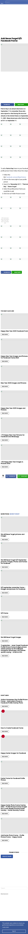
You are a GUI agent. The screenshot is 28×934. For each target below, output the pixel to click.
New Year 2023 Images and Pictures (13, 383)
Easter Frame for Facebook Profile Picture (13, 779)
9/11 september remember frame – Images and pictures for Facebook (13, 588)
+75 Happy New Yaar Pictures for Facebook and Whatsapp (12, 436)
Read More (5, 334)
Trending (3, 711)
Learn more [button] (5, 927)
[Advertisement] (14, 19)
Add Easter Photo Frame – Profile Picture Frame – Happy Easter (12, 836)
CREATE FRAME (7, 856)
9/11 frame (4, 613)
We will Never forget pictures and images (12, 535)
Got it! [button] (14, 931)
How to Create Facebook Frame (12, 728)
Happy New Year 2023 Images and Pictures (13, 409)
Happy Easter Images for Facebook (13, 753)
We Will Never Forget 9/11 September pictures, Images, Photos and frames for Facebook (14, 561)
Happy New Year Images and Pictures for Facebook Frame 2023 (14, 357)
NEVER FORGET (15, 514)
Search (25, 888)
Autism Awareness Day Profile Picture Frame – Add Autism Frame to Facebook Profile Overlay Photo (14, 701)
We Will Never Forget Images (11, 637)
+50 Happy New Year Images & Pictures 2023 (12, 463)
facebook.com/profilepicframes (16, 177)
